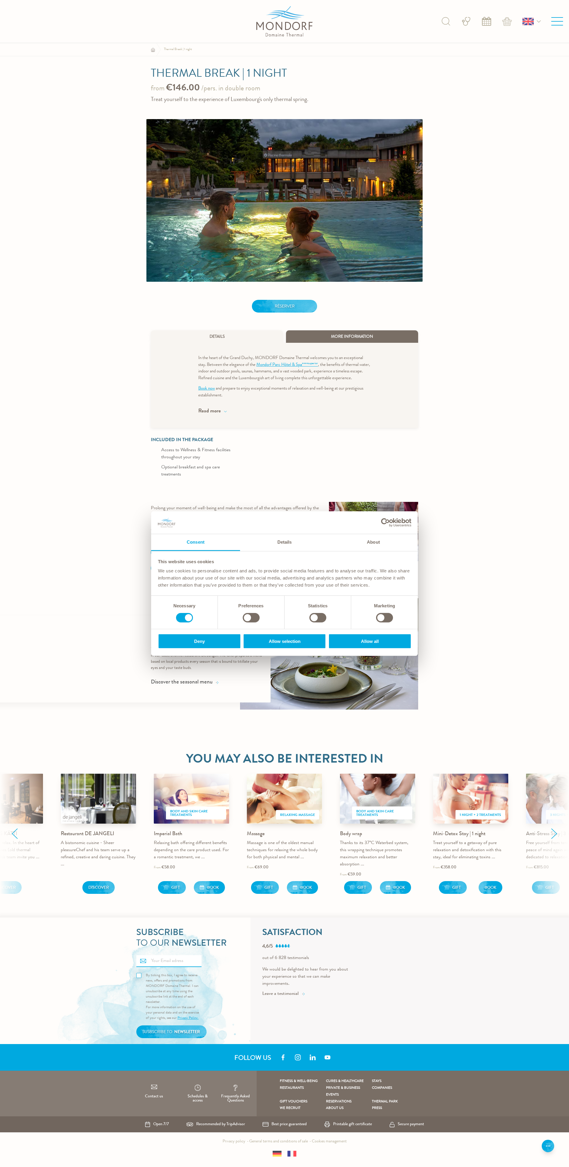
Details (217, 337)
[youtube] (327, 1057)
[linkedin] (312, 1057)
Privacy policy (234, 1141)
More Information (352, 337)
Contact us (154, 1096)
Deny (199, 641)
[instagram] (297, 1057)
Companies (382, 1088)
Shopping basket (507, 21)
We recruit (290, 1108)
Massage (256, 834)
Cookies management (329, 1141)
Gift (175, 888)
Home (153, 50)
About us (334, 1108)
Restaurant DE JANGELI (87, 834)
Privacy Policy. (188, 1018)
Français (291, 1154)
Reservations (338, 1102)
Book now (206, 389)
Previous (15, 833)
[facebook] (283, 1057)
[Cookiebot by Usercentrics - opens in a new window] (385, 522)
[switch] (251, 618)
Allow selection (285, 641)
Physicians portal (466, 21)
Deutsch (277, 1154)
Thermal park (385, 1102)
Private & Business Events (343, 1091)
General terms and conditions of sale (278, 1141)
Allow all (370, 641)
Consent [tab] (195, 542)
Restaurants (292, 1088)
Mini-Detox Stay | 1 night (459, 834)
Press (377, 1108)
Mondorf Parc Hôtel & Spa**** (287, 365)
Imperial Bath (168, 834)
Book (487, 21)
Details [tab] (284, 542)
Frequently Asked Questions (235, 1098)
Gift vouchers (293, 1102)
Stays (376, 1081)
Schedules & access (198, 1098)
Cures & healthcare (345, 1081)
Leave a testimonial (280, 994)
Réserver (285, 307)
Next (554, 833)
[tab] (217, 336)
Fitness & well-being (299, 1081)
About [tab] (373, 542)
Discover (98, 888)
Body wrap (351, 834)
